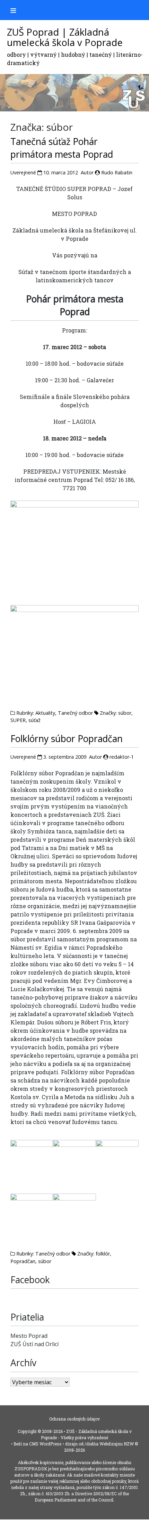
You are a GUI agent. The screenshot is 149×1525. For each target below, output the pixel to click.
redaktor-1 (121, 757)
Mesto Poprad (28, 1336)
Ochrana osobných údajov (74, 1419)
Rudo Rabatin (116, 172)
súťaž (34, 720)
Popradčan (22, 1261)
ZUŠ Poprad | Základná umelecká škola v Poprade (65, 37)
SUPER (18, 720)
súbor (124, 713)
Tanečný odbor (75, 713)
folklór (103, 1253)
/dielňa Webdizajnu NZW (109, 1443)
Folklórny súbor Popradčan (66, 738)
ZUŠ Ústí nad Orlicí (34, 1344)
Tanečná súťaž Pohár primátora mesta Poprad (61, 148)
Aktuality (45, 713)
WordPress (51, 1443)
